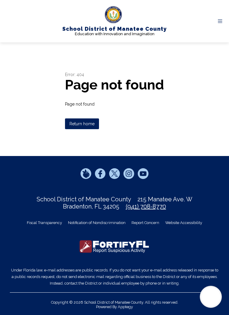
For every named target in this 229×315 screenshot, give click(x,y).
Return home (82, 123)
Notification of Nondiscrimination (97, 222)
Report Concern (145, 222)
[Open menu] (220, 21)
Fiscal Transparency (44, 222)
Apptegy (125, 307)
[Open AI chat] (210, 296)
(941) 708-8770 (146, 206)
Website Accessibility (183, 222)
